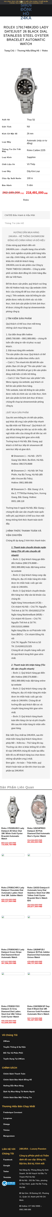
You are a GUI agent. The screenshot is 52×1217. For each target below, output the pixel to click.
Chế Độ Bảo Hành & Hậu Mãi (20, 215)
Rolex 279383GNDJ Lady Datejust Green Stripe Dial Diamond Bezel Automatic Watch (12, 953)
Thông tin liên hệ (14, 223)
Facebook (7, 1160)
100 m (30, 178)
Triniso (6, 1130)
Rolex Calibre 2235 (36, 150)
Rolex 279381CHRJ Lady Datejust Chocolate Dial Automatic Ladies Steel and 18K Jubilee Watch (12, 891)
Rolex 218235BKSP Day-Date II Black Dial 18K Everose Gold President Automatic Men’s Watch (38, 1010)
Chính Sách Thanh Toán (14, 1074)
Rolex (45, 50)
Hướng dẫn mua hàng (13, 1086)
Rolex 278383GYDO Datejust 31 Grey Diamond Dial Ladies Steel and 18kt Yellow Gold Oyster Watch (11, 1011)
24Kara (6, 1041)
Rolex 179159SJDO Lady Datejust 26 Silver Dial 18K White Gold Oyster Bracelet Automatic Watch (12, 833)
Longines (7, 1118)
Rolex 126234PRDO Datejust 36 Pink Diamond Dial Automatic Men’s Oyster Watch (38, 832)
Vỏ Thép (31, 164)
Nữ (28, 126)
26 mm (30, 133)
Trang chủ (9, 50)
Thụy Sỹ (31, 120)
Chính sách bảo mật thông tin (17, 1097)
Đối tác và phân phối (13, 1053)
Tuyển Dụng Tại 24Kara (14, 1059)
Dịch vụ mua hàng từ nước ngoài (19, 1091)
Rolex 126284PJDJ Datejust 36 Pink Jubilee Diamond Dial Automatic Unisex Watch (38, 953)
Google (6, 1165)
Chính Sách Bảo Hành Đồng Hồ (17, 1080)
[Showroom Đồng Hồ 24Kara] (26, 10)
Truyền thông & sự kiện (14, 1047)
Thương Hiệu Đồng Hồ (28, 50)
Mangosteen (9, 1136)
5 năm (30, 185)
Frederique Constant (12, 1112)
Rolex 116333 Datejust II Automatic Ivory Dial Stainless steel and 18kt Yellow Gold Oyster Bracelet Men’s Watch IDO (38, 894)
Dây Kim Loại (33, 171)
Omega (6, 1124)
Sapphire (31, 157)
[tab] (26, 215)
